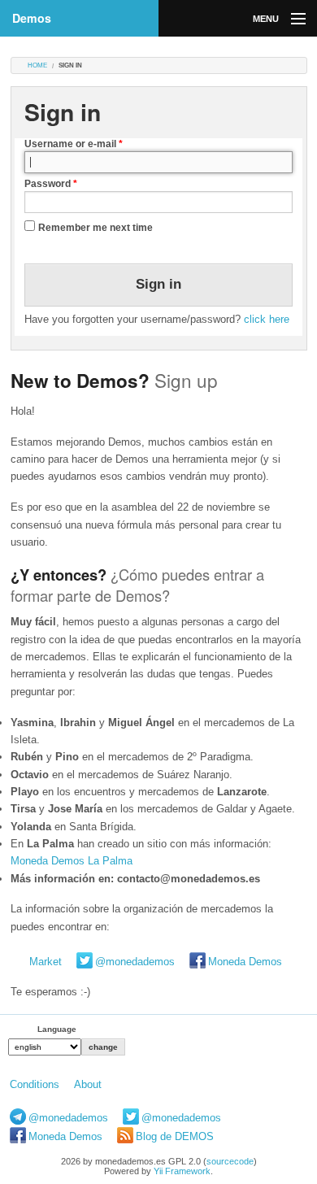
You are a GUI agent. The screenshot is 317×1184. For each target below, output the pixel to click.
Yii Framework (182, 1171)
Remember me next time (95, 227)
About (88, 1084)
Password (50, 183)
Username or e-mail (73, 144)
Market (45, 961)
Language (56, 1029)
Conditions (34, 1084)
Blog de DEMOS (175, 1136)
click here (266, 319)
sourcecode (230, 1161)
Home (37, 65)
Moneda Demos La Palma (71, 861)
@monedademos (135, 961)
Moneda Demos (245, 961)
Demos (31, 18)
